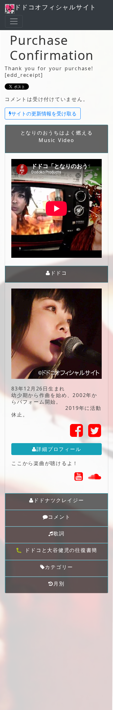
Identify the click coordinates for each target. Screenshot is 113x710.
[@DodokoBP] (95, 434)
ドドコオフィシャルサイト (55, 7)
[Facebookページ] (76, 434)
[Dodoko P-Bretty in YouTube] (78, 478)
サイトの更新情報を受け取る (44, 113)
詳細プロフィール (58, 449)
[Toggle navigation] (14, 21)
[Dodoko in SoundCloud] (95, 478)
